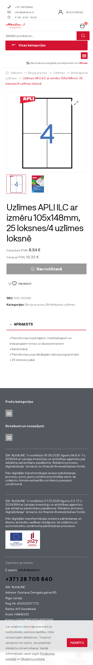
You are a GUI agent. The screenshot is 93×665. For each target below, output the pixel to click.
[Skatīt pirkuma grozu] (82, 25)
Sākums (16, 73)
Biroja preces (37, 73)
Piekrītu (77, 642)
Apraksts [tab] (23, 324)
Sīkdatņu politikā (33, 659)
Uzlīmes (59, 73)
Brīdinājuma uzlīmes (60, 304)
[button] (84, 55)
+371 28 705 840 (29, 579)
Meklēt (83, 35)
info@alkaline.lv (29, 570)
